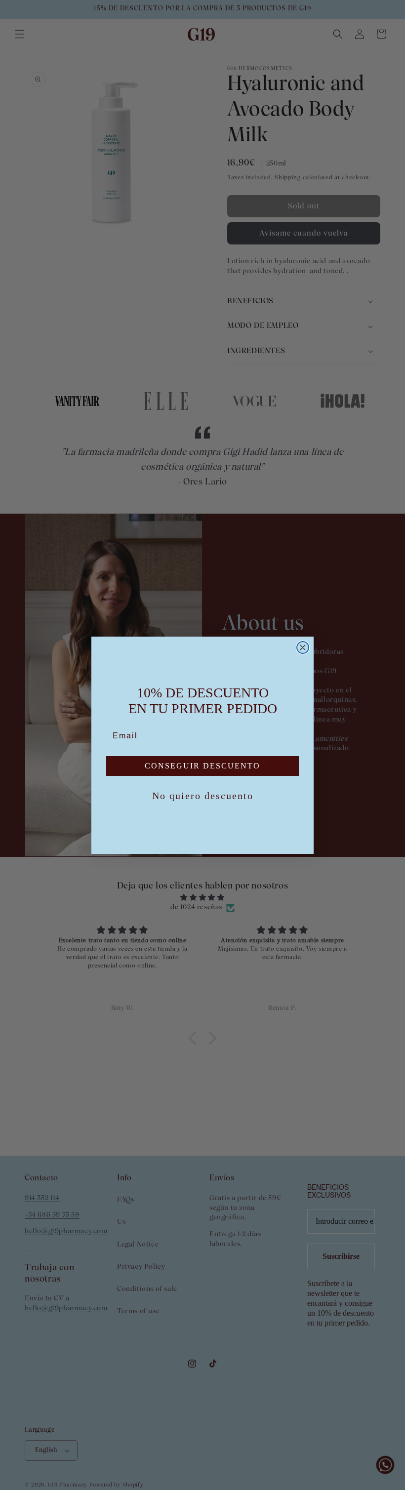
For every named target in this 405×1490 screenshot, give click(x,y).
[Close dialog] (303, 647)
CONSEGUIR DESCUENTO (202, 766)
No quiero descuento (202, 795)
